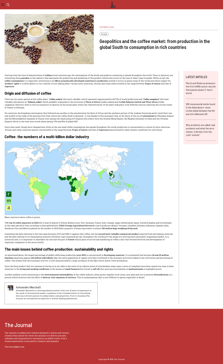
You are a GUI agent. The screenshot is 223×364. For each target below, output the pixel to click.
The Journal (119, 359)
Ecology (104, 34)
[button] (8, 4)
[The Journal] (112, 4)
